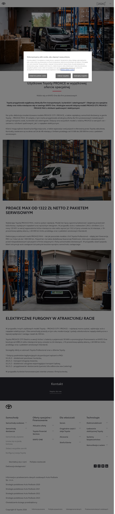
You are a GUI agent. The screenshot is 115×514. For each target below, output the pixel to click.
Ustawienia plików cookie (37, 76)
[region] (58, 66)
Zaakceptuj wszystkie (80, 76)
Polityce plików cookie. (67, 70)
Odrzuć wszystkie (63, 76)
